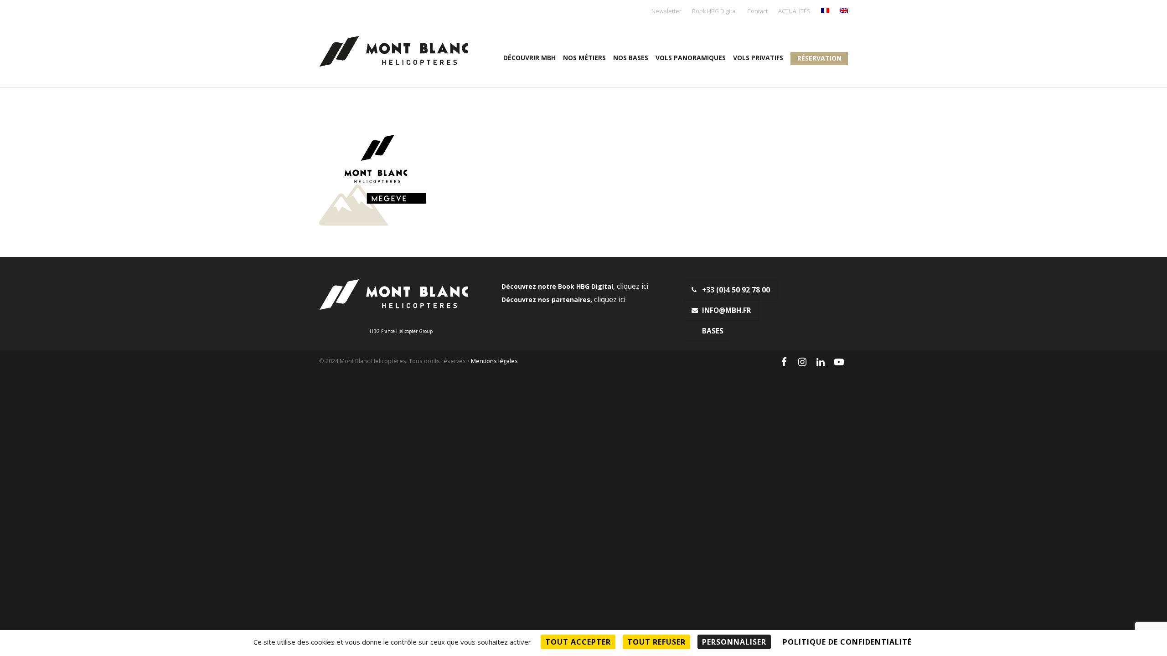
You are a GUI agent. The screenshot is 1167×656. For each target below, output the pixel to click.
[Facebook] (784, 362)
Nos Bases (630, 57)
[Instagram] (802, 362)
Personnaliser (734, 642)
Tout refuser (656, 642)
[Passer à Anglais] (844, 11)
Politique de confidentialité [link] (847, 642)
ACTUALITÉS (794, 12)
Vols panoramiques (691, 57)
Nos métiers (584, 57)
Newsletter (666, 12)
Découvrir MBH (529, 57)
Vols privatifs (758, 57)
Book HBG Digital (714, 12)
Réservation (819, 58)
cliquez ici (632, 286)
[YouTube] (839, 362)
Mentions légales (494, 361)
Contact (757, 12)
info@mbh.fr (726, 310)
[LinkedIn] (820, 362)
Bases (712, 331)
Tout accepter (578, 642)
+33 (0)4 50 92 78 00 (736, 290)
